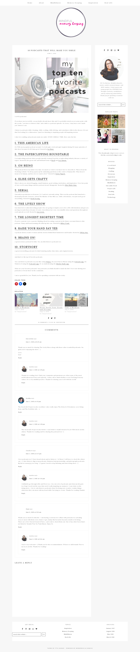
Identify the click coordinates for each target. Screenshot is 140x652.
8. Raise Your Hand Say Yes (36, 228)
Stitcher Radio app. (62, 264)
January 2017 (110, 628)
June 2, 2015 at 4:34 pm (37, 478)
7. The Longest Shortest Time (39, 217)
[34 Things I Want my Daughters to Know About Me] (104, 122)
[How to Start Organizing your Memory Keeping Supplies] (104, 136)
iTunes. (48, 261)
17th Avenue (59, 648)
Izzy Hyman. (62, 160)
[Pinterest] (107, 50)
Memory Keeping (111, 180)
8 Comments (43, 322)
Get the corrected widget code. (111, 155)
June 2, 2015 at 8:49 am (34, 342)
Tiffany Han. (84, 232)
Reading (111, 191)
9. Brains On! (25, 237)
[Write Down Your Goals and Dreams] (51, 299)
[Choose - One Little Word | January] (118, 136)
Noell (53, 160)
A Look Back (111, 165)
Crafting (111, 171)
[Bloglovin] (118, 50)
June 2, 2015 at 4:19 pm (37, 370)
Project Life (111, 188)
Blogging (111, 168)
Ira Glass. (50, 149)
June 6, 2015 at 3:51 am (33, 512)
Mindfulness (111, 182)
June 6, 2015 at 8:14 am (37, 539)
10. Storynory (26, 247)
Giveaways (111, 174)
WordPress (80, 648)
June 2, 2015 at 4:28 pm (37, 424)
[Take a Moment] (26, 299)
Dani (27, 509)
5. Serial (21, 190)
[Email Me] (114, 50)
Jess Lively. (40, 212)
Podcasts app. (79, 261)
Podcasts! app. (34, 264)
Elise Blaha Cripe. (71, 185)
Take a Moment (22, 307)
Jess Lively (29, 339)
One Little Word (111, 185)
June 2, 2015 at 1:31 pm (33, 401)
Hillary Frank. (65, 223)
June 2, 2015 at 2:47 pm (33, 453)
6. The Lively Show (30, 203)
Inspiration (60, 322)
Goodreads (105, 153)
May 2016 (110, 634)
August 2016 (110, 631)
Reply (20, 358)
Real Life (111, 194)
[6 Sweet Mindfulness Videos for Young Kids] (118, 122)
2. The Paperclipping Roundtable (42, 154)
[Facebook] (104, 50)
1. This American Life (32, 143)
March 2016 (110, 637)
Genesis (90, 648)
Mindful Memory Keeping (70, 22)
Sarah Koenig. (35, 198)
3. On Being (24, 165)
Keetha (28, 398)
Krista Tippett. (60, 174)
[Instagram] (111, 50)
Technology (111, 197)
